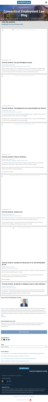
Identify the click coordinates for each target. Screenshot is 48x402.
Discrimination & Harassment (11, 160)
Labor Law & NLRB (9, 287)
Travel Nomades (5, 59)
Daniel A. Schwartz (5, 308)
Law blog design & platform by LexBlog (23, 399)
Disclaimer (10, 384)
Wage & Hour (19, 112)
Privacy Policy (4, 384)
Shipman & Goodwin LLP (24, 7)
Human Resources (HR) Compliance (23, 66)
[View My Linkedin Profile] (6, 340)
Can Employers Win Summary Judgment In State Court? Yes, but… (15, 356)
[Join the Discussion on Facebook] (9, 340)
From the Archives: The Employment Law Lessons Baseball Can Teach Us (24, 108)
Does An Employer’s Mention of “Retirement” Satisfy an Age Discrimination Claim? (18, 358)
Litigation (14, 287)
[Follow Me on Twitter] (4, 340)
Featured (7, 66)
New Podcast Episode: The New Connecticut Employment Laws (15, 361)
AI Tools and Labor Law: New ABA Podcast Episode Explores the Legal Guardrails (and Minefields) (22, 353)
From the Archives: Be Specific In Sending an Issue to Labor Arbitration (23, 284)
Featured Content (13, 66)
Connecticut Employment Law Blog (24, 13)
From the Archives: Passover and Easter (14, 157)
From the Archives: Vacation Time (12, 212)
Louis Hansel (4, 154)
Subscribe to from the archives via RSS (13, 24)
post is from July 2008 (7, 293)
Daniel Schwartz (5, 64)
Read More (3, 316)
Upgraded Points (5, 209)
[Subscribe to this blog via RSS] (1, 340)
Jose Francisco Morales (6, 105)
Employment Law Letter (6, 323)
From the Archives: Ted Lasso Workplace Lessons (17, 62)
